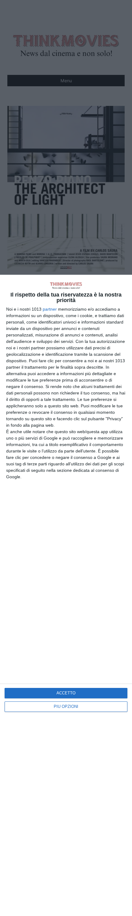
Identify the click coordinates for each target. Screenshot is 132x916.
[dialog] (66, 595)
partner (50, 309)
